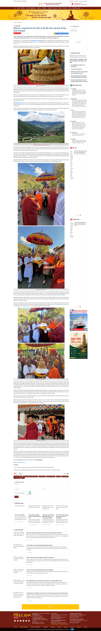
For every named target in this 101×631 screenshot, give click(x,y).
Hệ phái (60, 8)
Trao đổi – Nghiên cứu (31, 8)
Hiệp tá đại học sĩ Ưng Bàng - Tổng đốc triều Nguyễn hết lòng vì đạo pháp (78, 61)
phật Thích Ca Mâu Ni (51, 476)
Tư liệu (69, 8)
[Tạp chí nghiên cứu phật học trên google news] (61, 33)
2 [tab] (78, 215)
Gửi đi (16, 496)
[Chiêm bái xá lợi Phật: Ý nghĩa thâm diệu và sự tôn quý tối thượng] (48, 509)
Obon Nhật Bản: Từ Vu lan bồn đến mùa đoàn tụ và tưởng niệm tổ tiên (44, 580)
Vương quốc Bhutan (18, 476)
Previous (71, 215)
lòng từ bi (58, 476)
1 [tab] (76, 215)
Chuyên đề (50, 8)
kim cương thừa (65, 476)
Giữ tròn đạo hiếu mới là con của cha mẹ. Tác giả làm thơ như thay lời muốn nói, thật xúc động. (79, 141)
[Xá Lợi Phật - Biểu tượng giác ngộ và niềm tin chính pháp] (62, 509)
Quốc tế (19, 22)
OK (72, 629)
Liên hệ (76, 1)
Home (15, 22)
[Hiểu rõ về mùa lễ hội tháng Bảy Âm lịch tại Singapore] (20, 573)
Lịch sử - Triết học (21, 8)
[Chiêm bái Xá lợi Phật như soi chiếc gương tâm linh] (35, 509)
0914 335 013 (63, 617)
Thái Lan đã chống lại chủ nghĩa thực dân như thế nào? (40, 557)
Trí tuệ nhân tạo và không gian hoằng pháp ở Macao (39, 545)
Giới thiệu (71, 1)
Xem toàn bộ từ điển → (74, 30)
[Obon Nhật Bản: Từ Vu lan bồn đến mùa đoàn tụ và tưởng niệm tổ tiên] (20, 585)
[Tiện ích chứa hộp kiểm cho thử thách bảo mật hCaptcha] (23, 493)
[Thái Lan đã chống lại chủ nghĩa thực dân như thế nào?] (20, 561)
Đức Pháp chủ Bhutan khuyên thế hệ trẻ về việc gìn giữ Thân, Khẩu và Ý (44, 533)
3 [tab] (80, 215)
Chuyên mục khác (76, 8)
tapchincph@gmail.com (57, 618)
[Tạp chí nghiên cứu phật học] (20, 1)
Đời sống (44, 8)
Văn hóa (39, 8)
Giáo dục (65, 8)
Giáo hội (55, 8)
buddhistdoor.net (21, 462)
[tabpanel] (21, 516)
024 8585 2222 (58, 617)
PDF (16, 473)
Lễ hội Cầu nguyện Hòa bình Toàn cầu (30, 476)
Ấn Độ (23, 477)
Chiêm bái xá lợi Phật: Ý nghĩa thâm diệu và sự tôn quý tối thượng (48, 516)
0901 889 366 (76, 617)
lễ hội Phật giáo (17, 477)
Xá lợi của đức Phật (19, 515)
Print (22, 473)
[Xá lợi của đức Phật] (21, 509)
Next (86, 215)
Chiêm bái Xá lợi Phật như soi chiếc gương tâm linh (35, 516)
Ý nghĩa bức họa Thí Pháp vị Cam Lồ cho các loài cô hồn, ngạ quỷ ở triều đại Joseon (47, 593)
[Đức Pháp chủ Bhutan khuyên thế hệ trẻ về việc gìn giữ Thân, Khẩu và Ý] (20, 537)
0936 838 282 (76, 622)
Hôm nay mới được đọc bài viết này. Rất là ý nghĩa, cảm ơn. (78, 134)
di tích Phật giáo (42, 476)
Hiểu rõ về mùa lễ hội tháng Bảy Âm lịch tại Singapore (39, 570)
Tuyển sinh (76, 219)
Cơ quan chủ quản (83, 1)
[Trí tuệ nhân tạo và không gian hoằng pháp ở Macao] (20, 549)
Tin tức (75, 148)
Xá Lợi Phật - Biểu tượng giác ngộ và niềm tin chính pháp (62, 516)
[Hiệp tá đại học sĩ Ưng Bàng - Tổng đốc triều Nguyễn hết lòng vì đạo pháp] (78, 56)
